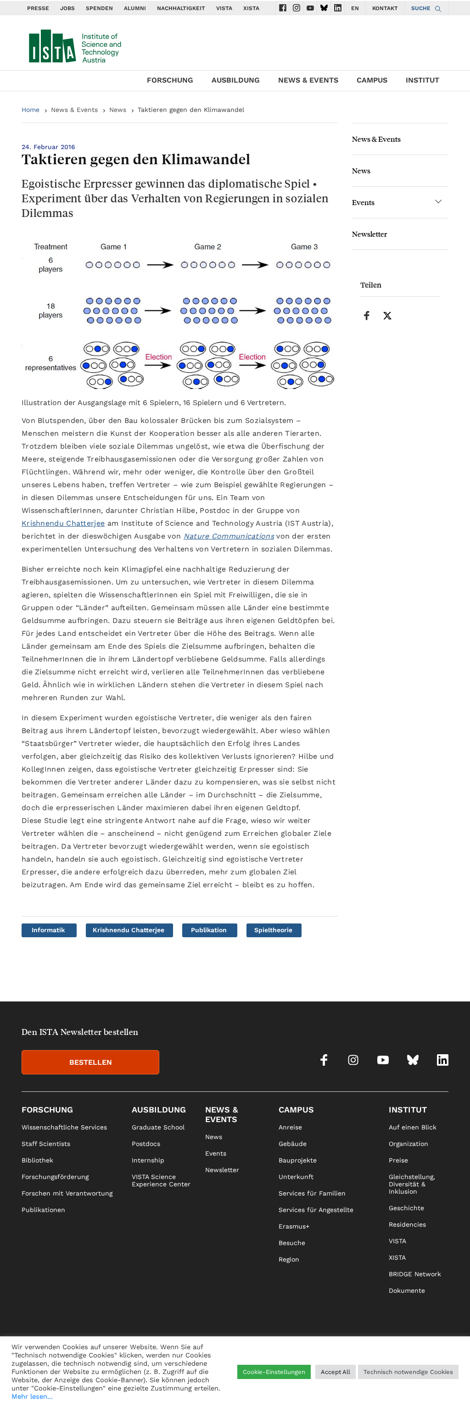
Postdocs (146, 1143)
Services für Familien (312, 1193)
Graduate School (158, 1127)
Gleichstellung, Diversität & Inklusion (412, 1184)
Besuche (292, 1242)
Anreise (290, 1127)
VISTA (224, 8)
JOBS (67, 8)
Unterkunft (296, 1176)
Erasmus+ (294, 1226)
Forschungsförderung (55, 1176)
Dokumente (407, 1290)
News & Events (308, 80)
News (117, 109)
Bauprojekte (298, 1160)
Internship (148, 1160)
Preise (398, 1160)
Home (30, 109)
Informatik (48, 930)
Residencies (407, 1224)
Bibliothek (37, 1160)
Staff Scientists (46, 1143)
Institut (422, 80)
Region (289, 1259)
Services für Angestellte (316, 1209)
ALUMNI (135, 8)
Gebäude (293, 1143)
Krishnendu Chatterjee (63, 523)
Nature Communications (229, 536)
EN (355, 8)
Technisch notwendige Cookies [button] (408, 1371)
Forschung (170, 80)
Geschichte (406, 1208)
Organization (408, 1143)
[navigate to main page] (74, 44)
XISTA (251, 8)
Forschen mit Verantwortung (67, 1193)
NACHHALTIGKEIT (181, 8)
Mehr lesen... (32, 1396)
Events (363, 202)
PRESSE (38, 8)
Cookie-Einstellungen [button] (274, 1371)
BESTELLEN (90, 1062)
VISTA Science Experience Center (161, 1180)
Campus (372, 80)
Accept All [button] (335, 1371)
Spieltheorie (273, 930)
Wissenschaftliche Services (64, 1127)
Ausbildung (236, 80)
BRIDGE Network (415, 1274)
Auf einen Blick (412, 1127)
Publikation (209, 930)
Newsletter (369, 234)
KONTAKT (385, 8)
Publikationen (43, 1209)
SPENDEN (99, 8)
